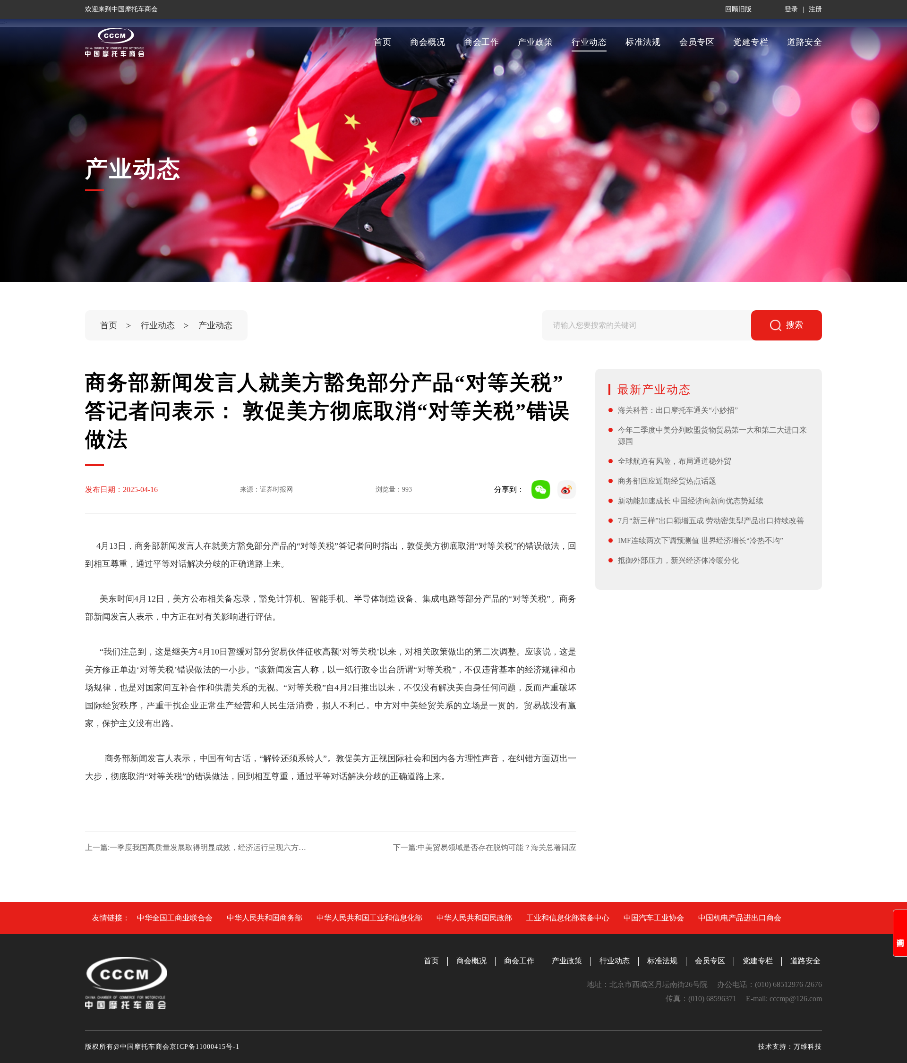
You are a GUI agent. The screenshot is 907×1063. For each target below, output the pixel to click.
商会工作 (481, 42)
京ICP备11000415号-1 (205, 1046)
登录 (791, 9)
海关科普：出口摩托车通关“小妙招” (678, 410)
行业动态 (589, 42)
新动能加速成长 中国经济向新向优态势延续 (690, 501)
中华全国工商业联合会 (175, 918)
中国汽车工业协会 (654, 918)
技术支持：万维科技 (790, 1046)
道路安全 (804, 42)
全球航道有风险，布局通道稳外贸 (674, 461)
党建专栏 (750, 42)
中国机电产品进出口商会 (739, 918)
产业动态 (215, 325)
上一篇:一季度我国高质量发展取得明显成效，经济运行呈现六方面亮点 (195, 847)
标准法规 (642, 42)
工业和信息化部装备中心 (567, 918)
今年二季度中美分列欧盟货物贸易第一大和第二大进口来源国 (712, 435)
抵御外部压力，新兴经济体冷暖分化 (678, 560)
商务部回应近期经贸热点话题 (667, 481)
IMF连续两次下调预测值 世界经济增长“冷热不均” (700, 540)
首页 (382, 42)
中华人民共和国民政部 (474, 918)
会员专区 (696, 42)
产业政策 (535, 42)
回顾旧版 (738, 9)
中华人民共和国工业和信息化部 (369, 918)
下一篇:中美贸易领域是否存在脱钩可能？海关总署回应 (484, 847)
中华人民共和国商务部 (264, 918)
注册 (815, 9)
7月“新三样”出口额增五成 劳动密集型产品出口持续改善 (711, 521)
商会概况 (427, 42)
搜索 (794, 325)
